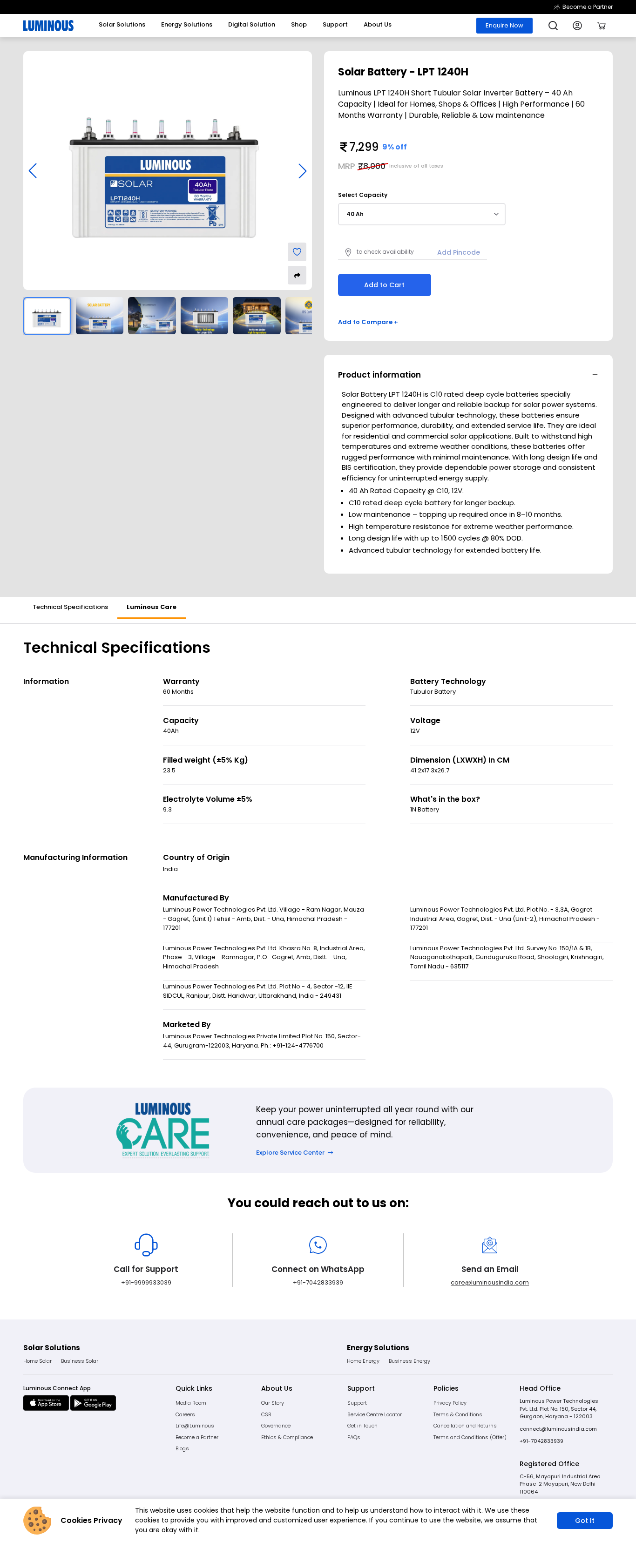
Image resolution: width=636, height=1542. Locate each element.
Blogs (182, 1448)
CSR (266, 1414)
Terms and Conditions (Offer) (470, 1437)
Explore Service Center (290, 1152)
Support (357, 1403)
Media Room (191, 1403)
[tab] (70, 608)
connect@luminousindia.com (558, 1429)
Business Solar (79, 1361)
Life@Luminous (195, 1425)
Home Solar (37, 1361)
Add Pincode (458, 252)
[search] (553, 25)
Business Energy (409, 1361)
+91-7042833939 (541, 1441)
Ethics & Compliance (287, 1437)
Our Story (272, 1403)
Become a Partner (587, 7)
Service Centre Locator (374, 1414)
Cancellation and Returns (465, 1425)
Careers (185, 1414)
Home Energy (363, 1361)
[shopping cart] (601, 25)
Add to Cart (384, 285)
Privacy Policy (450, 1403)
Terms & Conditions (457, 1414)
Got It (585, 1520)
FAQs (353, 1437)
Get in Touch (362, 1425)
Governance (276, 1425)
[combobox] (422, 214)
